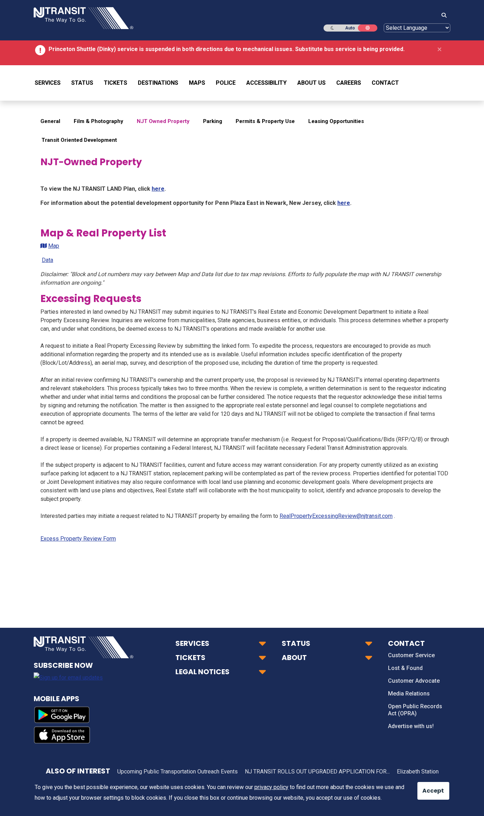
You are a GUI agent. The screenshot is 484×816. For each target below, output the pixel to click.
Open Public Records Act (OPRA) (415, 710)
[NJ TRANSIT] (83, 17)
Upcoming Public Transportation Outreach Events (177, 771)
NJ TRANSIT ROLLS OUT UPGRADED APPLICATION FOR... (317, 771)
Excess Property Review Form (78, 538)
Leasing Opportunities (336, 121)
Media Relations (409, 693)
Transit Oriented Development (79, 140)
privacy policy (271, 787)
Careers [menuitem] (348, 82)
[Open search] (442, 15)
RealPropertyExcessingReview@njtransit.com (336, 516)
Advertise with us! (411, 726)
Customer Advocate (414, 680)
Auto (350, 28)
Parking (212, 121)
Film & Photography (98, 121)
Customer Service (411, 655)
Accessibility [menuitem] (266, 82)
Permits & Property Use (265, 121)
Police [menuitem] (226, 82)
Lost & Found (405, 668)
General (50, 121)
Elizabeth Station (418, 771)
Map (53, 245)
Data (47, 260)
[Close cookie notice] (428, 787)
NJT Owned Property (163, 121)
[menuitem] (50, 83)
